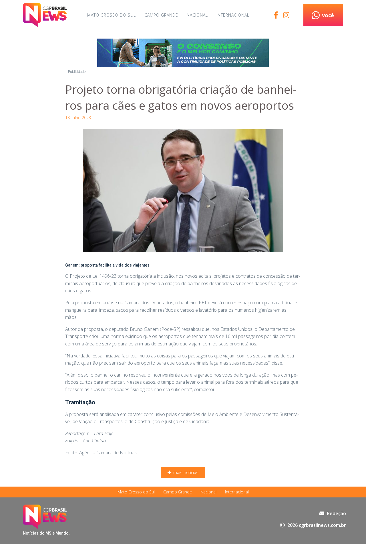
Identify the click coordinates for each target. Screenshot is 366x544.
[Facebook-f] (275, 15)
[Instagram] (286, 15)
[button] (183, 472)
